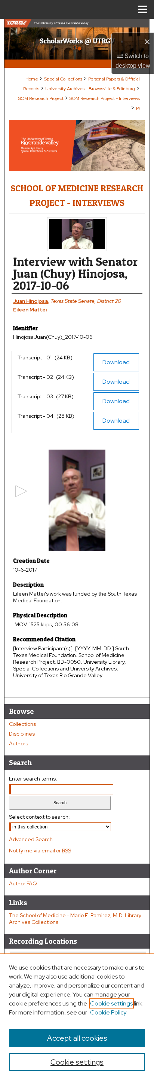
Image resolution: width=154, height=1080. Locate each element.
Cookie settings (111, 1003)
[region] (77, 1016)
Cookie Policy (108, 1012)
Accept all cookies (77, 1038)
